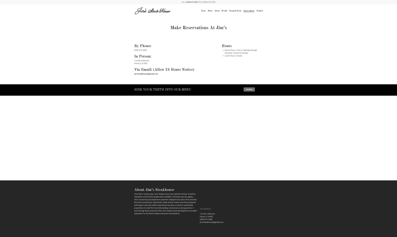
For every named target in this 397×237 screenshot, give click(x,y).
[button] (249, 89)
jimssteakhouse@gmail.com (146, 74)
